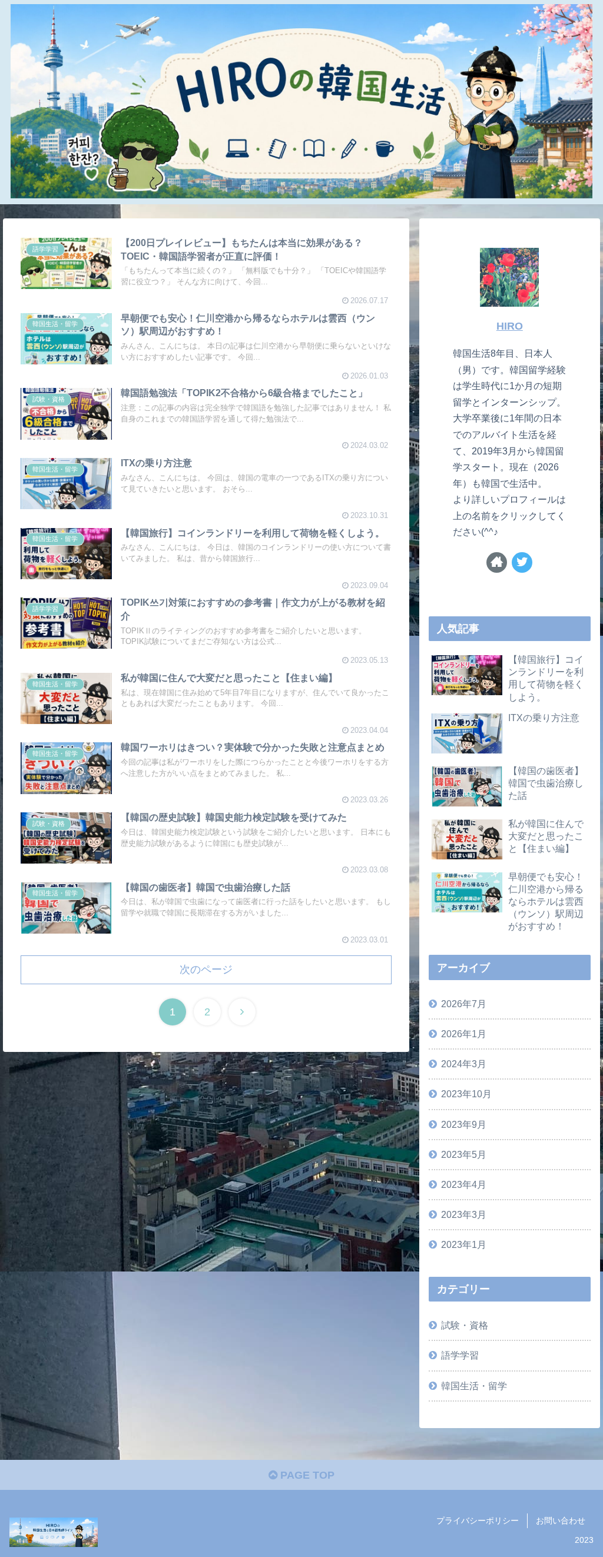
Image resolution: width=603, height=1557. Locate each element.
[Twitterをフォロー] (522, 562)
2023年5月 (463, 1154)
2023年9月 (463, 1124)
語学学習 (460, 1355)
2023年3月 (463, 1214)
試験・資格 (464, 1325)
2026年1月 (463, 1033)
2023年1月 (463, 1244)
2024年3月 (463, 1063)
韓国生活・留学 (474, 1385)
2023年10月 (466, 1093)
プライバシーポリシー (477, 1520)
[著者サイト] (496, 562)
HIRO (509, 326)
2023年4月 (463, 1184)
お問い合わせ (560, 1520)
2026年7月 (463, 1003)
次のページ (206, 969)
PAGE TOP (305, 1475)
